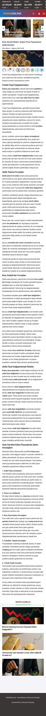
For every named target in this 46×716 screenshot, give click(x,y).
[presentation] (3, 28)
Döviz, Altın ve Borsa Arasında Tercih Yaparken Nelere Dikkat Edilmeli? (20, 34)
